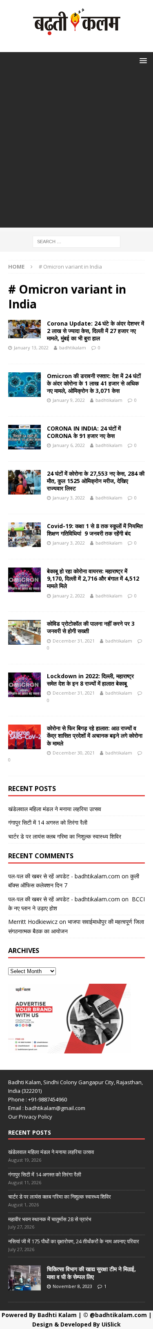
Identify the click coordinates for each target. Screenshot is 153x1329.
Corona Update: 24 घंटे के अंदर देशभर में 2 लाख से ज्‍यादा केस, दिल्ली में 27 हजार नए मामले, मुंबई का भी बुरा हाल (95, 330)
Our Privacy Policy (30, 1116)
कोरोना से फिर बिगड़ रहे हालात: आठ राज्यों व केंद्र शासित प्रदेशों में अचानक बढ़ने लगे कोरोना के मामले (94, 735)
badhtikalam (72, 347)
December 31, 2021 (74, 641)
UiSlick (111, 1324)
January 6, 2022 (69, 445)
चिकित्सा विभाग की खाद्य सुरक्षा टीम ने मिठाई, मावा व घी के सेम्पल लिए (91, 1272)
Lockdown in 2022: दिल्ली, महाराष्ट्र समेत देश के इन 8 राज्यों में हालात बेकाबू (90, 679)
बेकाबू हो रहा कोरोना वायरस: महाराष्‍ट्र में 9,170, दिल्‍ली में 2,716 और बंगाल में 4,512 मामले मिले (93, 578)
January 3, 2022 (69, 498)
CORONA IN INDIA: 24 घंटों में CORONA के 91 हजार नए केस (84, 432)
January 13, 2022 (31, 347)
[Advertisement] (76, 151)
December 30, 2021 (74, 753)
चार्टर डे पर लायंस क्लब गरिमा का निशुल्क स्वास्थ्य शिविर (64, 836)
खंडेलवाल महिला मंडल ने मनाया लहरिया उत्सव (54, 809)
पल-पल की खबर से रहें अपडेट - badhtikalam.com (64, 876)
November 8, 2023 (72, 1286)
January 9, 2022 (69, 400)
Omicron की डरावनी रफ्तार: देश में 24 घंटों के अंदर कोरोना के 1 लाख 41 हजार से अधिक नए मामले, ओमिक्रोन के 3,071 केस (94, 383)
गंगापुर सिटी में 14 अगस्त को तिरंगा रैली (47, 822)
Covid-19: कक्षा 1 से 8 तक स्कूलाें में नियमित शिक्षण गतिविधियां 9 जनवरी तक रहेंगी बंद (95, 529)
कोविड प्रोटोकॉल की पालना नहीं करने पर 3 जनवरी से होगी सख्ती (91, 627)
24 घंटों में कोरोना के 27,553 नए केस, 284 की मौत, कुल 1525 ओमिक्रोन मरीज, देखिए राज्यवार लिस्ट (95, 481)
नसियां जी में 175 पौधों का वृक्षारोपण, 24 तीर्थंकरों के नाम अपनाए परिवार (73, 1241)
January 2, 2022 (69, 596)
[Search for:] (76, 241)
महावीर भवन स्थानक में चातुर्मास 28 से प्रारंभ (49, 1219)
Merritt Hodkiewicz (33, 922)
